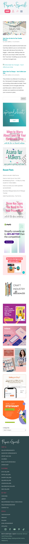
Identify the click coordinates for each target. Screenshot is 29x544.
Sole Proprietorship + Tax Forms (12, 196)
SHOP (7, 11)
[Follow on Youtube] (14, 529)
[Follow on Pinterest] (19, 529)
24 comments (15, 75)
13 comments (15, 41)
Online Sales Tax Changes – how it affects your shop (14, 72)
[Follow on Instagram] (5, 529)
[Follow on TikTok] (23, 529)
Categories (6, 427)
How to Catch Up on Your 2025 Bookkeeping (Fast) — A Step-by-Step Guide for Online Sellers (14, 180)
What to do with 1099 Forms (11, 175)
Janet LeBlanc (8, 41)
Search (23, 98)
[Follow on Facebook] (10, 529)
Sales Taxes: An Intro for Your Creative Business (12, 39)
